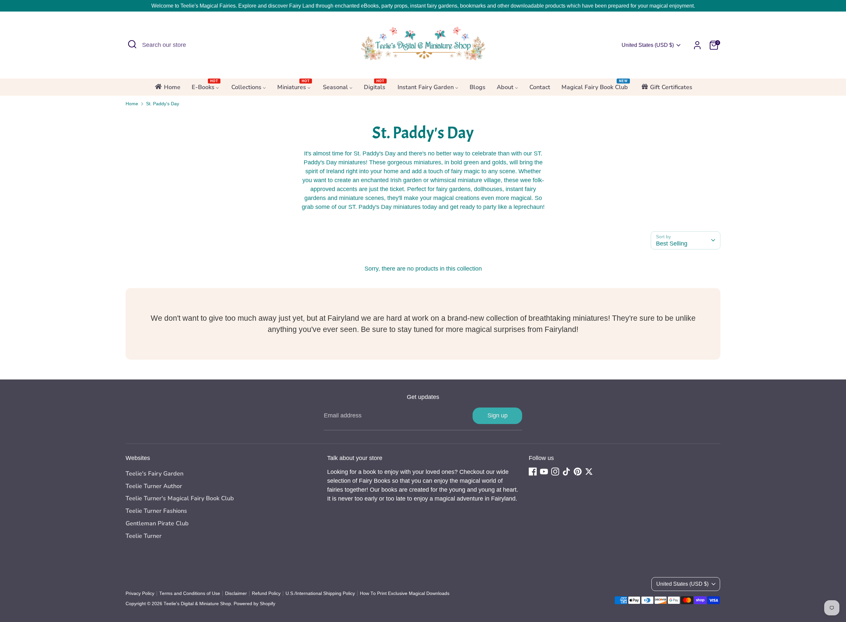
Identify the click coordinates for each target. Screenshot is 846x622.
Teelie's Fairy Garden (154, 473)
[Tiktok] (566, 471)
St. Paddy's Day (162, 103)
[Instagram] (555, 471)
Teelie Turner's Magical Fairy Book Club (180, 498)
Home (132, 103)
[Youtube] (544, 471)
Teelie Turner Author (154, 486)
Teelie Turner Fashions (156, 511)
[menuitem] (167, 89)
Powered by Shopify (254, 603)
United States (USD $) (648, 45)
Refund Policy (266, 593)
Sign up (497, 415)
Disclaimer (236, 593)
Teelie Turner (144, 536)
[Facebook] (533, 471)
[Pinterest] (578, 471)
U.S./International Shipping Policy (320, 593)
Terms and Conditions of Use (189, 593)
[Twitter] (589, 471)
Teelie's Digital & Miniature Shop (197, 603)
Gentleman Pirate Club (157, 523)
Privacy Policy (140, 593)
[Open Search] (132, 44)
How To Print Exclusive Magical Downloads (404, 593)
